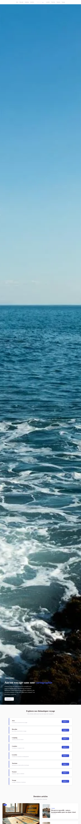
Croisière (32, 2)
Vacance (58, 2)
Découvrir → (9, 699)
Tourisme (53, 2)
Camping (27, 2)
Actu (17, 2)
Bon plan (21, 2)
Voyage (63, 2)
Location (48, 2)
